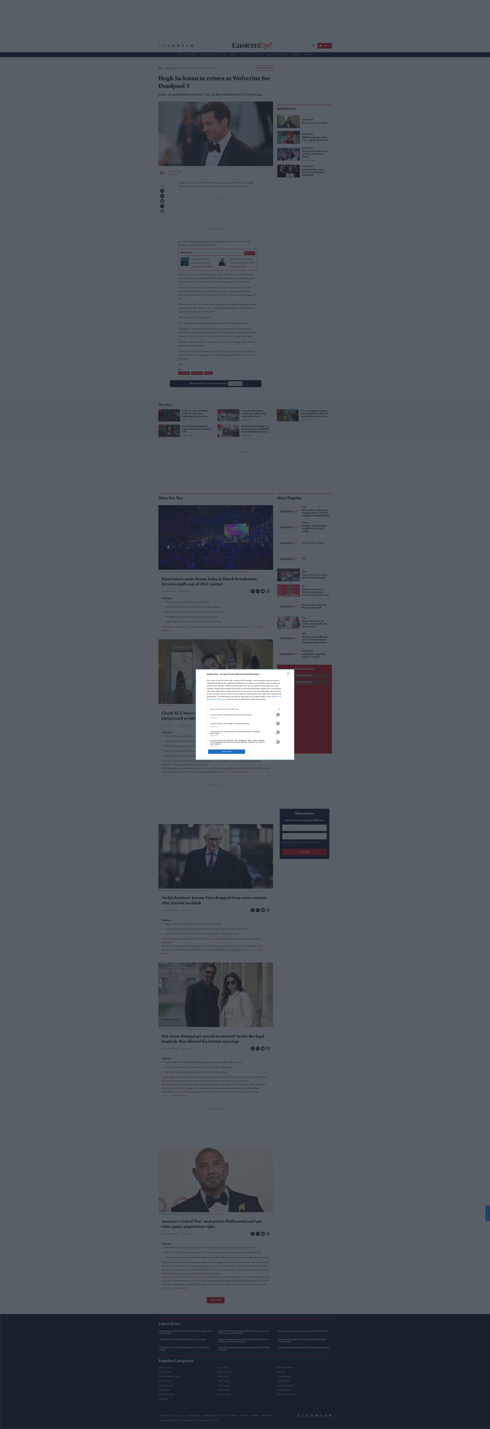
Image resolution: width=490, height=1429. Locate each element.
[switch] (276, 714)
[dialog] (245, 714)
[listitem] (245, 709)
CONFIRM (226, 752)
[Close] (289, 674)
